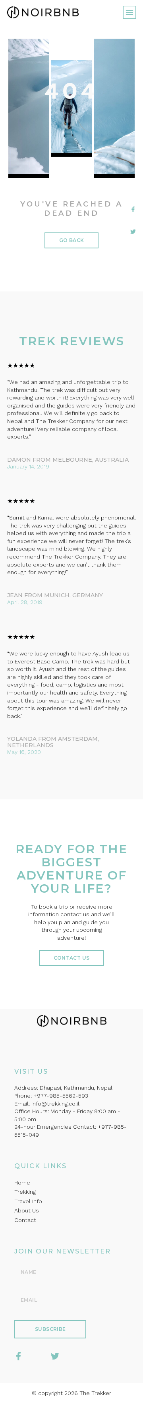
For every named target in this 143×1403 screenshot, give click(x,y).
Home (22, 1182)
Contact (25, 1220)
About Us (26, 1210)
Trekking (25, 1192)
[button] (129, 12)
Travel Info (28, 1201)
